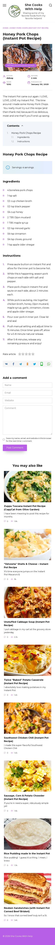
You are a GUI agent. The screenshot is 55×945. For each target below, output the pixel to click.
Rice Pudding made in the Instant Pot (27, 853)
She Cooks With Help (33, 7)
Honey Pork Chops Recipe (26, 133)
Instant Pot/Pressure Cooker (20, 65)
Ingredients (23, 137)
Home (5, 28)
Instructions (23, 141)
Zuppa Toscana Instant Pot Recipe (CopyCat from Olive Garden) (25, 508)
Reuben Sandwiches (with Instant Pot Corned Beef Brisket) (27, 910)
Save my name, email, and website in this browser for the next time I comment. (28, 439)
